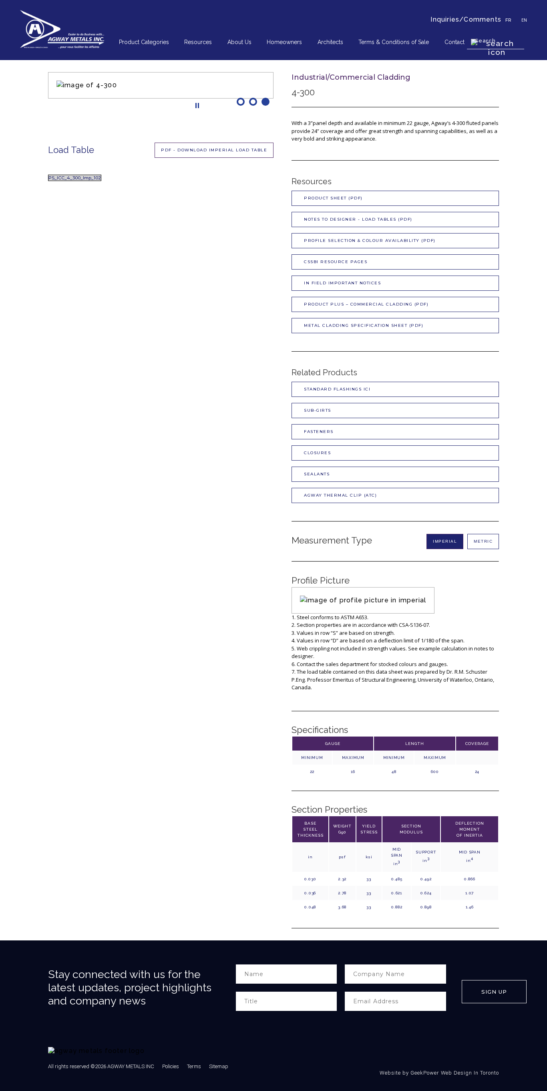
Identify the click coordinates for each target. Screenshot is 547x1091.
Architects (330, 42)
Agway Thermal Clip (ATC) (340, 495)
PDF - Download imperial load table (214, 150)
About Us (239, 42)
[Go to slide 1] (242, 102)
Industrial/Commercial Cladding (351, 77)
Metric (483, 541)
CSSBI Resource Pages (335, 261)
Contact (454, 42)
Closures (317, 452)
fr (508, 20)
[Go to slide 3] (266, 102)
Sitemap (218, 1066)
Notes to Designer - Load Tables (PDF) (358, 219)
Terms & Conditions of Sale (393, 42)
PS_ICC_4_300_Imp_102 (74, 178)
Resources (198, 42)
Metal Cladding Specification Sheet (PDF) (363, 325)
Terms (194, 1066)
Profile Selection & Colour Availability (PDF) (370, 240)
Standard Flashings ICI (337, 389)
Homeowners (284, 42)
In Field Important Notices (342, 283)
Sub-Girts (317, 410)
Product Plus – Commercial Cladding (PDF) (366, 304)
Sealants (317, 474)
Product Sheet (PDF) (333, 198)
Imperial (445, 541)
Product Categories (144, 42)
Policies (170, 1066)
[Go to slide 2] (254, 102)
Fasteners (319, 431)
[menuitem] (146, 42)
